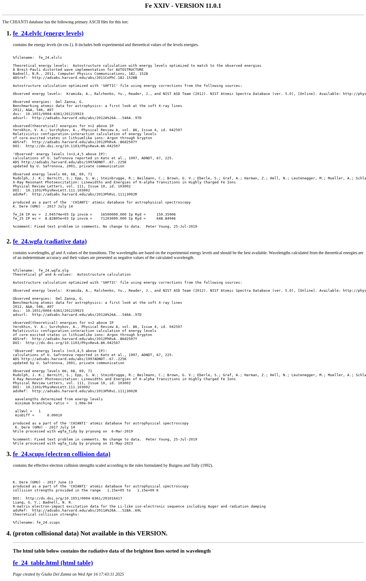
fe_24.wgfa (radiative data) (50, 241)
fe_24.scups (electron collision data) (61, 453)
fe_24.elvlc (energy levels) (48, 33)
